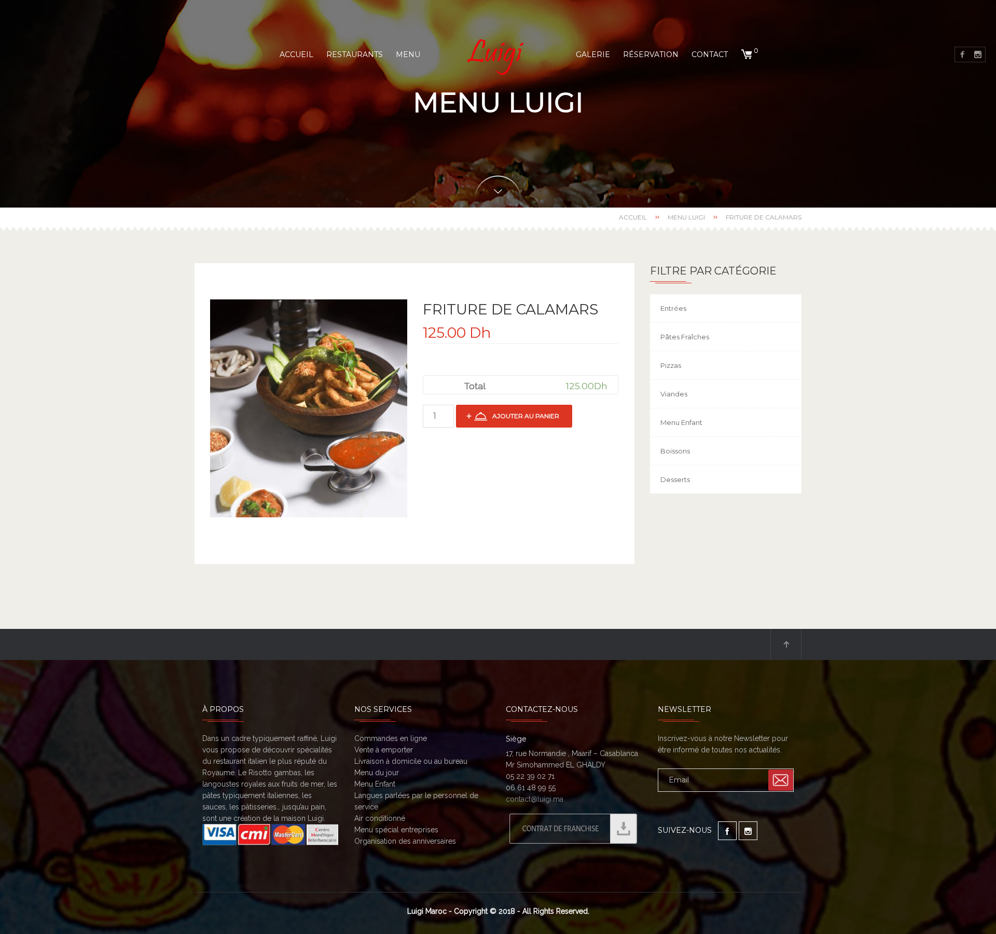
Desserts (675, 479)
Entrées (673, 308)
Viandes (673, 394)
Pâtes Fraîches (684, 337)
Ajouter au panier (525, 416)
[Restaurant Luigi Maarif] (498, 54)
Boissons (675, 451)
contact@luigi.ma (534, 799)
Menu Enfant (681, 422)
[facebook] (962, 54)
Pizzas (670, 365)
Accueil (633, 217)
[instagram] (978, 54)
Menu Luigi (686, 217)
